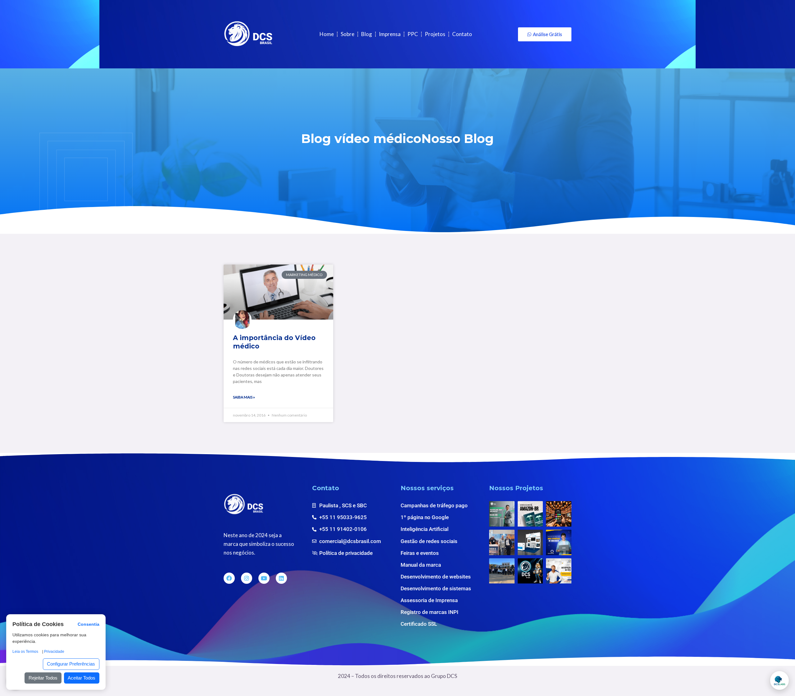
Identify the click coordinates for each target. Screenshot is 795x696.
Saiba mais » (244, 397)
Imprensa (390, 34)
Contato (462, 34)
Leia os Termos (25, 651)
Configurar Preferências (71, 663)
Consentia (88, 624)
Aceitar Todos (81, 677)
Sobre (347, 34)
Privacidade (54, 651)
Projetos (435, 34)
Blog (366, 34)
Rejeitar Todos (43, 677)
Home (327, 34)
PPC (412, 34)
